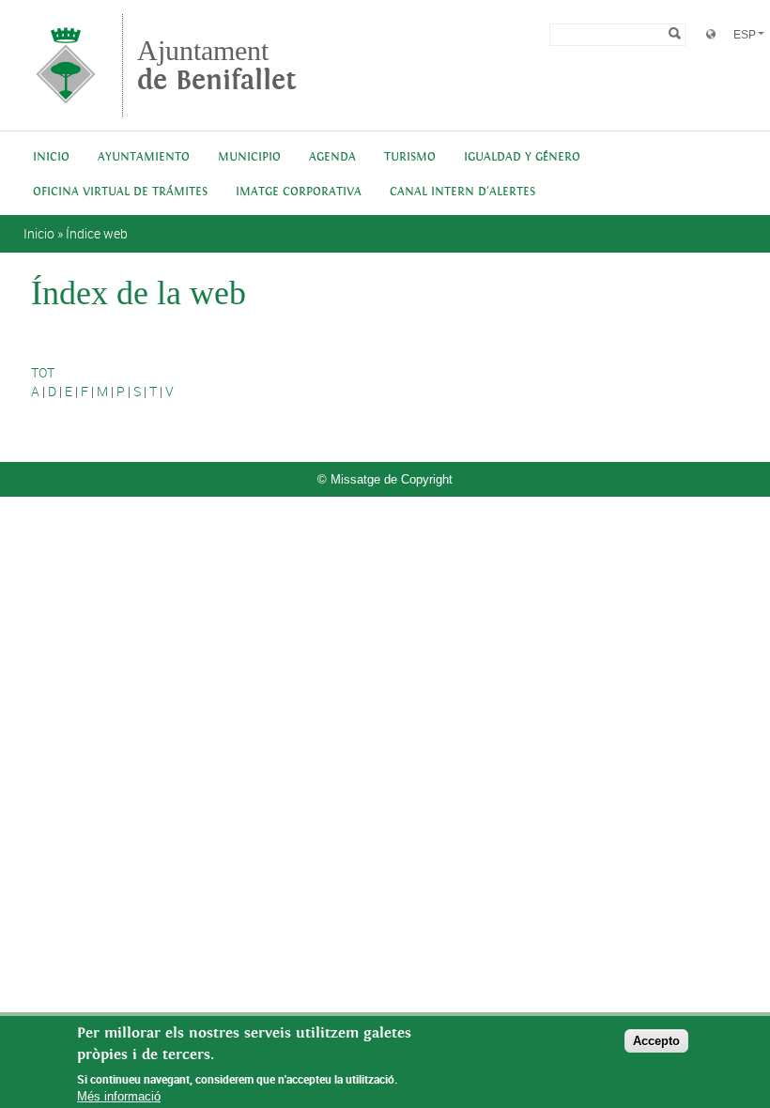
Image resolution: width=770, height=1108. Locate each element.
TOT (42, 372)
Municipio (249, 157)
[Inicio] (66, 107)
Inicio (51, 157)
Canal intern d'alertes (462, 192)
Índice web (97, 233)
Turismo (410, 157)
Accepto (656, 1041)
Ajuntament (217, 65)
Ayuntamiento (144, 157)
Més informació (119, 1096)
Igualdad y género (522, 157)
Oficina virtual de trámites (120, 192)
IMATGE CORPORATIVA (299, 192)
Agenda (332, 157)
